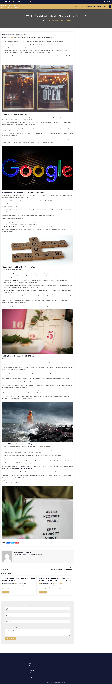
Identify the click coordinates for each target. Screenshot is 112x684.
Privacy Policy (31, 670)
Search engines (8, 452)
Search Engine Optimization (36, 37)
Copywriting (27, 37)
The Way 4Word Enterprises (17, 482)
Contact (105, 6)
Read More (5, 592)
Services (30, 677)
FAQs (30, 663)
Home (76, 6)
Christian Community (21, 37)
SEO (51, 37)
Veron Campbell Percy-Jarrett (8, 34)
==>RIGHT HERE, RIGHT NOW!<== (24, 468)
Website (40, 554)
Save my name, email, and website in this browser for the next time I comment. (25, 627)
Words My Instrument (9, 5)
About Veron (82, 6)
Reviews (99, 6)
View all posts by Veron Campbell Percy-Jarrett (25, 554)
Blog (94, 6)
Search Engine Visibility (46, 37)
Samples (88, 6)
